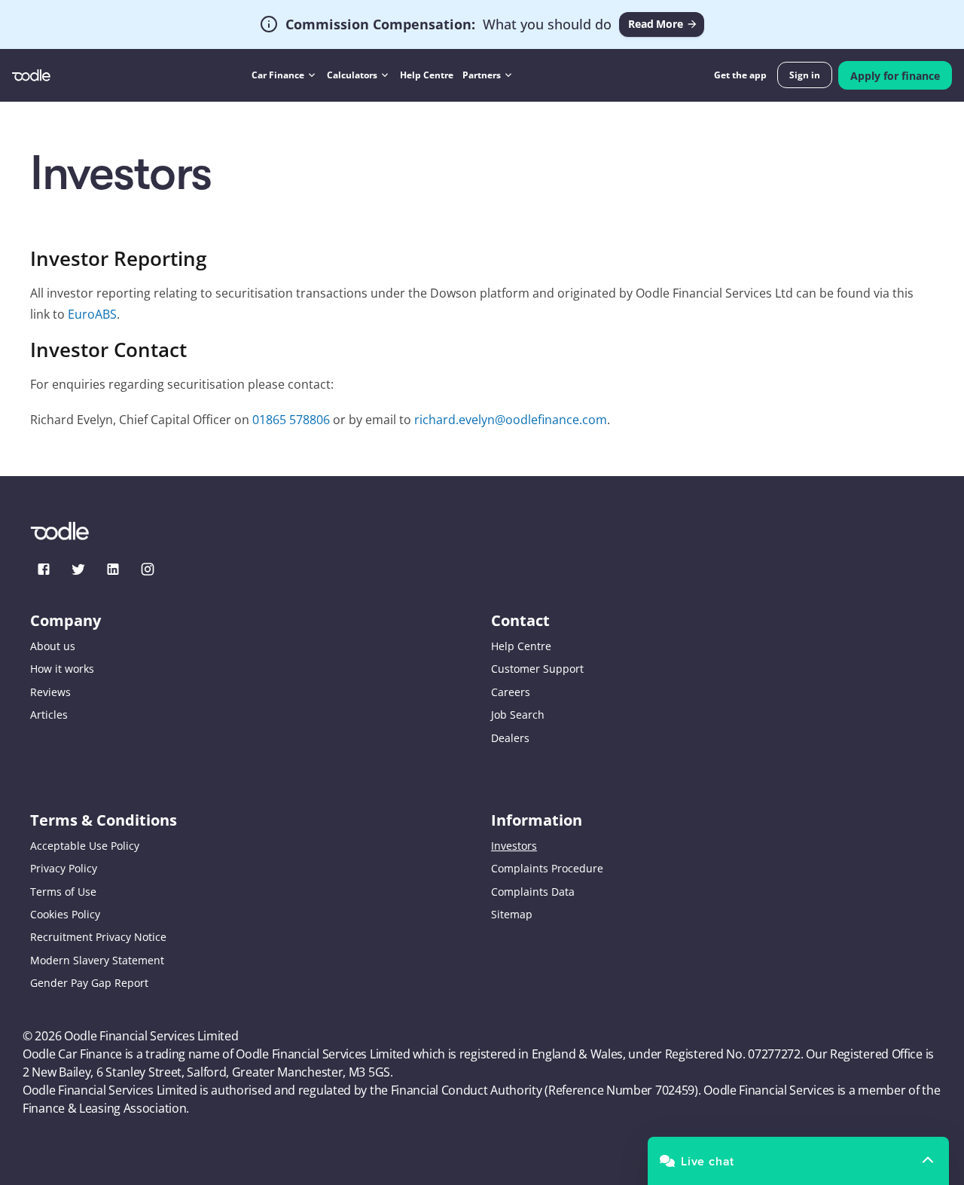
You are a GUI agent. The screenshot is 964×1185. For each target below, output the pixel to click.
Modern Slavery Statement (97, 960)
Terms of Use (63, 891)
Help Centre (521, 646)
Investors (514, 845)
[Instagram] (147, 568)
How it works (62, 668)
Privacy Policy (63, 868)
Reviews (50, 692)
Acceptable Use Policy (84, 845)
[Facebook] (43, 568)
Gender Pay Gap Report (89, 983)
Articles (49, 714)
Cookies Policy (65, 914)
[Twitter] (78, 568)
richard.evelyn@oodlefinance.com (510, 420)
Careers (510, 692)
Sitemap (511, 914)
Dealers (510, 737)
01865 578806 (291, 420)
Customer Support (537, 668)
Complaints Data (533, 891)
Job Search (518, 714)
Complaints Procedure (547, 868)
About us (52, 646)
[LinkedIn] (113, 568)
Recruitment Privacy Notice (98, 937)
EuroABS (92, 314)
